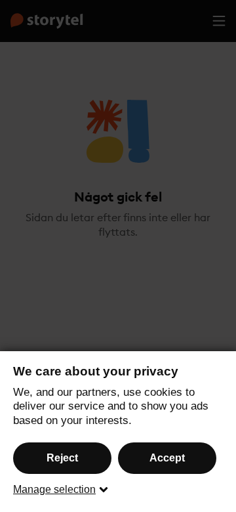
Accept (167, 457)
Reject (62, 457)
